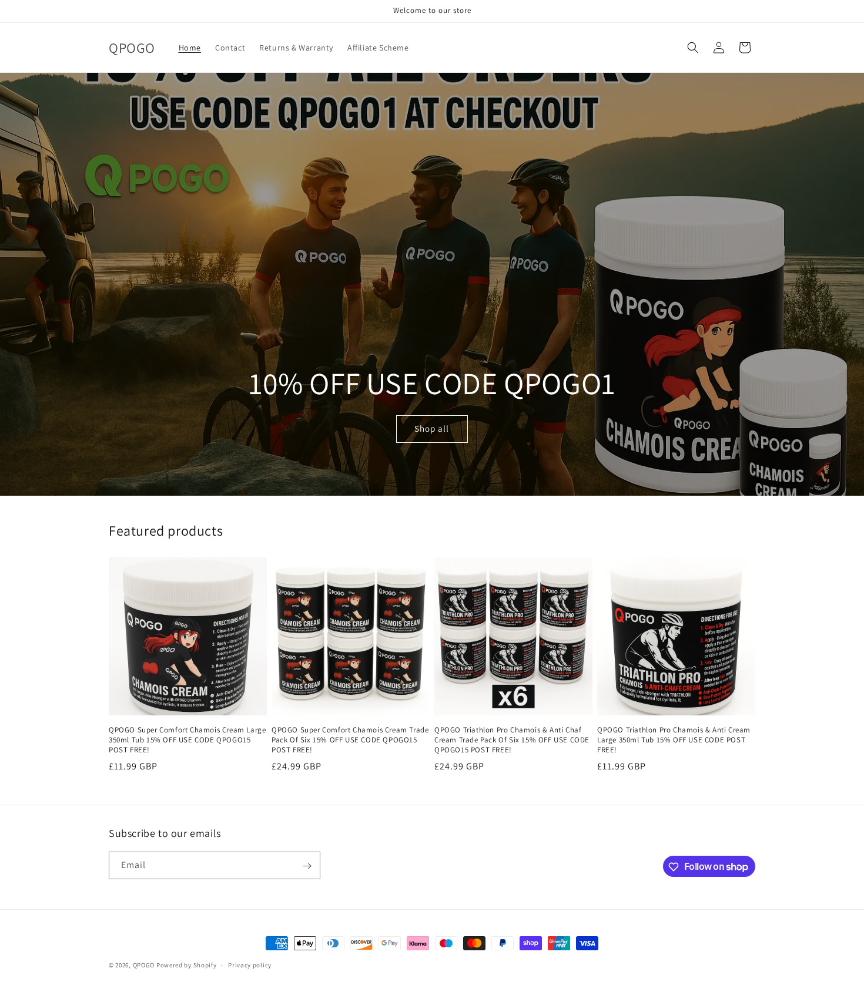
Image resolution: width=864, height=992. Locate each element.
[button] (693, 47)
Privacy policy (250, 964)
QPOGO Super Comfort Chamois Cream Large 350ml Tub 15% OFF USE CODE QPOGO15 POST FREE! (187, 740)
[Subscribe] (307, 866)
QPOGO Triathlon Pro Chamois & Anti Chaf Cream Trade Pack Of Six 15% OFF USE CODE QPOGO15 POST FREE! (512, 740)
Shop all (432, 429)
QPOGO (144, 965)
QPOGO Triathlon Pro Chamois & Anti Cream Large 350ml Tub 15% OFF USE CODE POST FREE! (674, 740)
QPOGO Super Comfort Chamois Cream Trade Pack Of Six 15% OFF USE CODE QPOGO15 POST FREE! (350, 740)
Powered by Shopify (186, 965)
